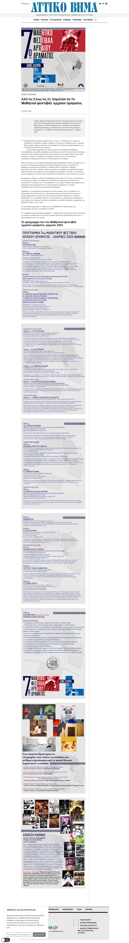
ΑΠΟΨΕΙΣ (88, 909)
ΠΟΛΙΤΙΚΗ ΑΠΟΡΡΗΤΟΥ (88, 925)
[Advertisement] (99, 58)
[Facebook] (103, 3)
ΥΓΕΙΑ (79, 909)
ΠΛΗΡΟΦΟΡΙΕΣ (85, 920)
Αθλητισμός (68, 909)
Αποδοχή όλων (39, 934)
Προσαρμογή (12, 934)
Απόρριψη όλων (25, 934)
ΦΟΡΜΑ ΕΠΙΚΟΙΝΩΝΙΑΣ (88, 923)
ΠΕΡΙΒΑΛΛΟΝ (54, 909)
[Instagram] (106, 3)
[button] (5, 940)
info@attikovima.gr (57, 931)
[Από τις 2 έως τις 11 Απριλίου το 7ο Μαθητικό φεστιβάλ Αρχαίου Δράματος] (53, 60)
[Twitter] (100, 3)
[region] (26, 922)
